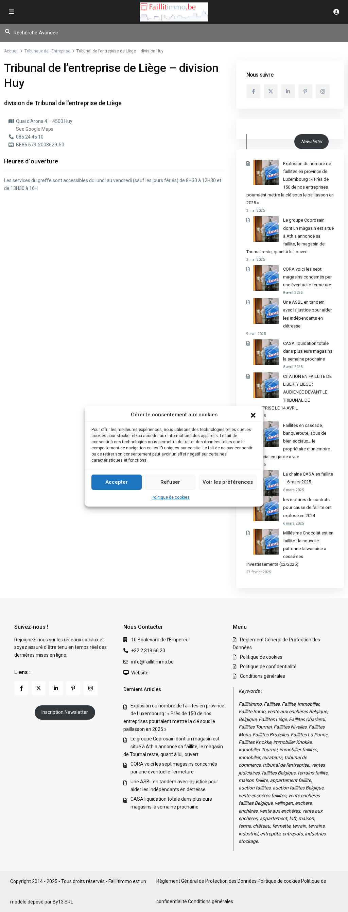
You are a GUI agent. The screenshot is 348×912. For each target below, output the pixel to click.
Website (140, 672)
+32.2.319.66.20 (148, 650)
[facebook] (253, 91)
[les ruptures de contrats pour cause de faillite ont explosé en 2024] (266, 508)
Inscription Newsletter (64, 712)
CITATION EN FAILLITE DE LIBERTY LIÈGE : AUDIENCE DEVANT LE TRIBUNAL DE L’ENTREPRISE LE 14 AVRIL (289, 392)
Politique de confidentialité (268, 666)
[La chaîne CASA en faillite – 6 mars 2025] (266, 483)
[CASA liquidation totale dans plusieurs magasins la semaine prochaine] (266, 352)
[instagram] (323, 91)
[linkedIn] (288, 91)
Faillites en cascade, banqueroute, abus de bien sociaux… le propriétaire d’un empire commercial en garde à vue (288, 441)
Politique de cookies (171, 497)
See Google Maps (34, 129)
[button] (253, 414)
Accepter (116, 482)
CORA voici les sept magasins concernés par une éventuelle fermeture (307, 277)
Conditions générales (262, 676)
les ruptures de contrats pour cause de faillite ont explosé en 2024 (307, 507)
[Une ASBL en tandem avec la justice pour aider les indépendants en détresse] (266, 311)
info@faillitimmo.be (152, 662)
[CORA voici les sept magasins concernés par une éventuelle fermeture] (266, 278)
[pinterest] (305, 91)
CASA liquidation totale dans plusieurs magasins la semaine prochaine (307, 351)
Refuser (170, 482)
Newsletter (311, 141)
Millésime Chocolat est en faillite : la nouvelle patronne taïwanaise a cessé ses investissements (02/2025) (289, 548)
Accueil (11, 51)
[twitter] (271, 91)
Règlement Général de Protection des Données (206, 881)
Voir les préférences (228, 482)
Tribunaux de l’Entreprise (47, 51)
